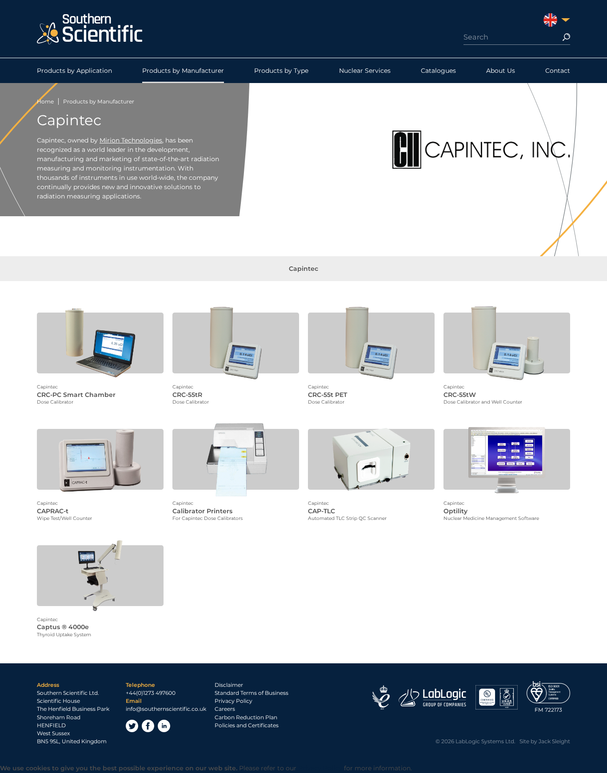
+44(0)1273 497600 (151, 693)
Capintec (303, 269)
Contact (557, 71)
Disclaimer (229, 685)
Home (45, 101)
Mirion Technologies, (132, 140)
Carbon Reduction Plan (246, 717)
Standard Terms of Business (251, 693)
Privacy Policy (233, 701)
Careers (225, 709)
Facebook (148, 726)
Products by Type (281, 71)
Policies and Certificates (247, 725)
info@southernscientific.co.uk (166, 709)
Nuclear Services (365, 71)
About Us (500, 71)
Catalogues (438, 71)
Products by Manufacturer (183, 71)
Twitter (132, 726)
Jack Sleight (554, 741)
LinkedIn (164, 726)
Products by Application (74, 71)
